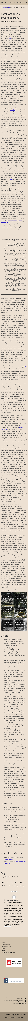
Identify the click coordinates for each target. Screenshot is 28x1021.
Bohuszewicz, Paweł (5, 21)
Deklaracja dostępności (6, 946)
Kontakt (3, 950)
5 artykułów (7, 925)
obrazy (24, 366)
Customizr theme (20, 1017)
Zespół (3, 948)
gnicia (11, 179)
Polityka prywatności (6, 944)
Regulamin (4, 942)
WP (9, 1017)
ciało (9, 7)
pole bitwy (13, 110)
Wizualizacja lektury (9, 859)
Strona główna (4, 7)
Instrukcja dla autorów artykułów (8, 952)
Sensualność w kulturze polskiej (12, 1014)
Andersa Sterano (12, 220)
